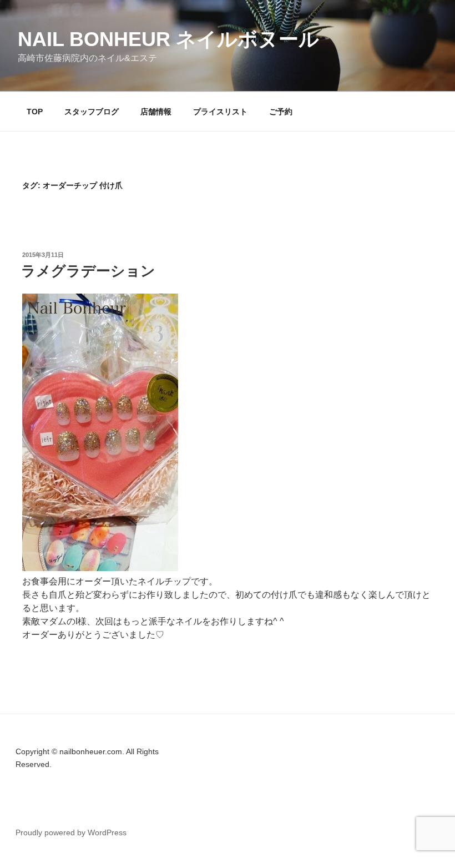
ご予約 (280, 111)
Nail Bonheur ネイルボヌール (168, 39)
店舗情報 (155, 111)
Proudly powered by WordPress (71, 832)
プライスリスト (220, 111)
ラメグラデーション (88, 271)
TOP (35, 111)
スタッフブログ (91, 111)
